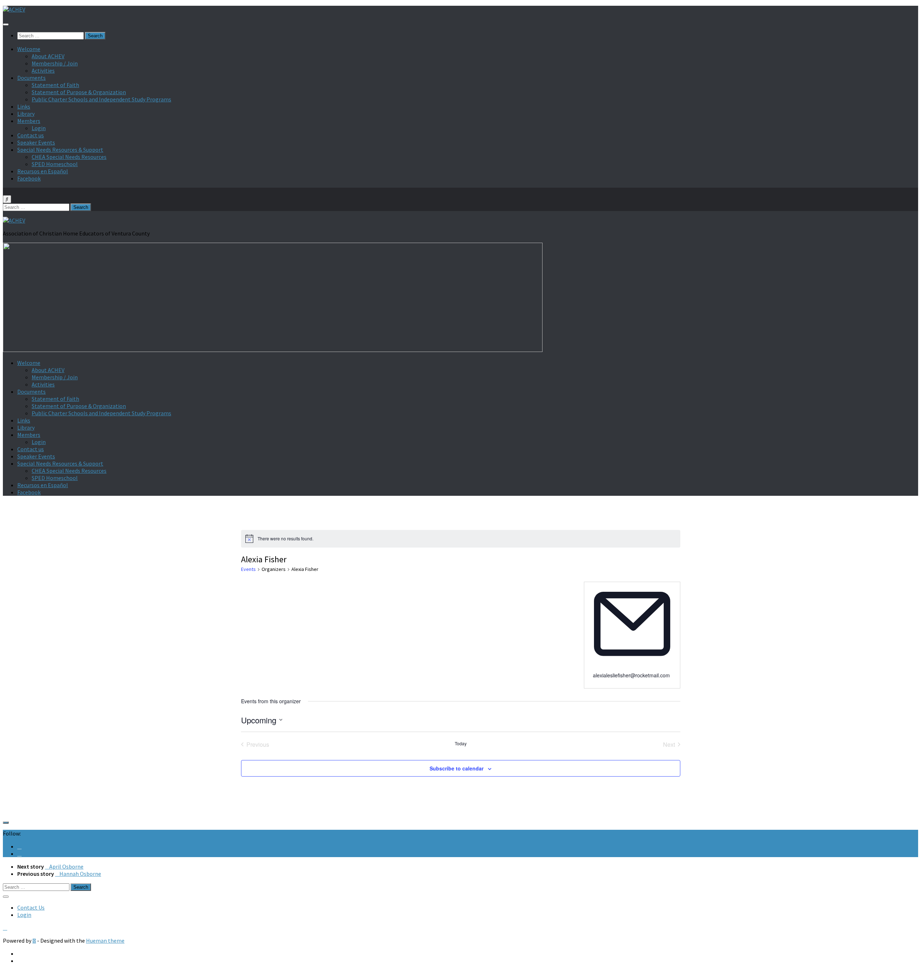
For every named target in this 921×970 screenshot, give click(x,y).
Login (39, 128)
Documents (31, 77)
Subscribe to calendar (457, 768)
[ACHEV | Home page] (14, 9)
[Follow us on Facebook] (19, 846)
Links (23, 106)
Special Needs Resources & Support (60, 149)
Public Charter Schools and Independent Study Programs (101, 99)
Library (26, 113)
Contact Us (31, 907)
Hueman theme (105, 940)
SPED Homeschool (55, 164)
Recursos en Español (42, 171)
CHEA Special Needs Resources (69, 156)
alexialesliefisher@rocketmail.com (631, 675)
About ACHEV (48, 56)
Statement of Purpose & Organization (79, 92)
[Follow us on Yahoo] (19, 853)
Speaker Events (36, 142)
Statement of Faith (55, 84)
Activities (43, 70)
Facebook (29, 178)
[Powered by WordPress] (34, 940)
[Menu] (6, 24)
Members (28, 120)
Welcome (28, 48)
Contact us (30, 135)
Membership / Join (55, 63)
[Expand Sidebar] (6, 823)
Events (248, 569)
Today (461, 743)
